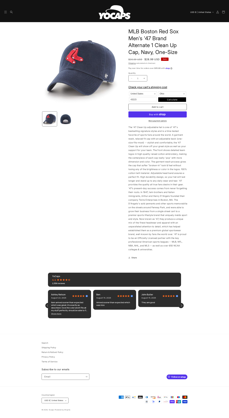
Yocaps (51, 410)
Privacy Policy (48, 357)
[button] (5, 12)
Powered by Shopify (63, 410)
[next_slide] (181, 305)
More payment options (158, 121)
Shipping (132, 63)
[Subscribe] (86, 377)
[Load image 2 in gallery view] (65, 119)
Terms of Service (50, 361)
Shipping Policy (49, 347)
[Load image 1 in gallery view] (49, 119)
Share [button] (134, 257)
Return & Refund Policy (52, 352)
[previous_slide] (48, 305)
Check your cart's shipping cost (147, 87)
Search (45, 343)
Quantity (132, 73)
